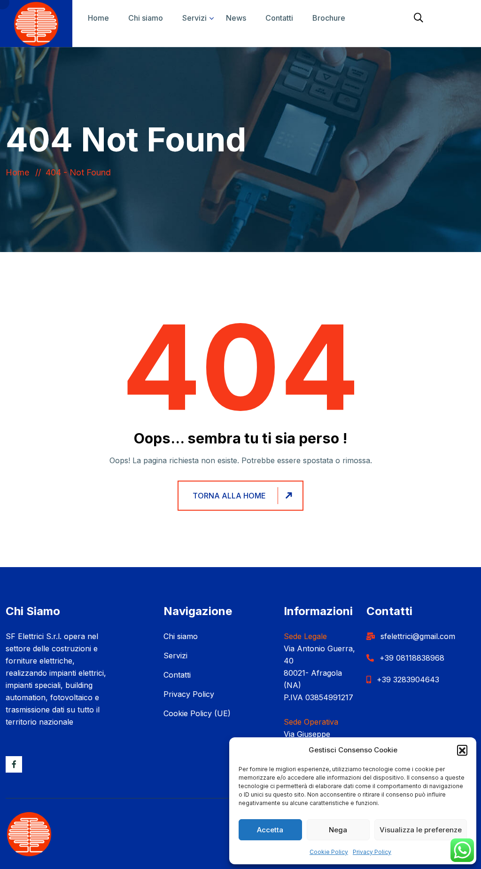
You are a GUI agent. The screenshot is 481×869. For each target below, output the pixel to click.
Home (98, 18)
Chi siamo (145, 18)
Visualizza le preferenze (421, 829)
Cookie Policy (329, 851)
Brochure (328, 18)
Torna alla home (229, 495)
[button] (462, 750)
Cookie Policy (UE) (197, 713)
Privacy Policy (372, 851)
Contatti (279, 18)
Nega (338, 829)
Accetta (270, 829)
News (236, 18)
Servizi (194, 18)
